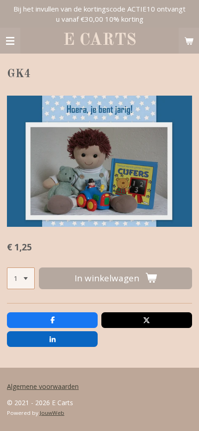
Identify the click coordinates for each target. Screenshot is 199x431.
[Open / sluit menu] (10, 41)
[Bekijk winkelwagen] (189, 41)
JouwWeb (52, 412)
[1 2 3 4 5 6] (21, 278)
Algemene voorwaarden (43, 386)
